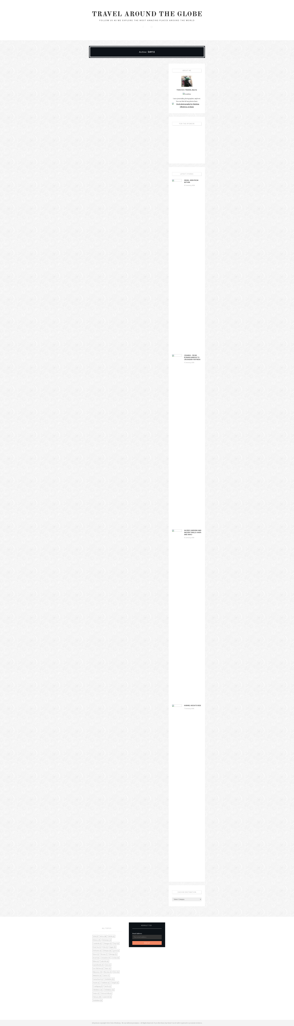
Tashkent (105, 983)
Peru (116, 972)
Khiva (96, 961)
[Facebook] (142, 26)
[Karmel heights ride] (177, 790)
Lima (108, 965)
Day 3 (116, 943)
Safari (106, 975)
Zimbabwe (97, 1000)
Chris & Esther (113, 92)
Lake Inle (104, 961)
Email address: (137, 933)
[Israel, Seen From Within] (177, 265)
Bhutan (96, 940)
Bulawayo (107, 940)
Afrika (111, 936)
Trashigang (97, 986)
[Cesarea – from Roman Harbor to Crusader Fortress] (177, 440)
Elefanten (97, 950)
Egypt (113, 947)
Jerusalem (105, 958)
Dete (105, 947)
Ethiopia (107, 950)
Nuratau (107, 972)
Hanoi (96, 954)
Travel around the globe (147, 14)
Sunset (96, 983)
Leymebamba (98, 965)
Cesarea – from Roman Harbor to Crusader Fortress (192, 357)
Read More (107, 109)
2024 (95, 936)
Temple (115, 983)
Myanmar (97, 972)
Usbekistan (97, 990)
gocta (116, 950)
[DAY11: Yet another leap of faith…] (107, 75)
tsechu (108, 986)
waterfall (107, 997)
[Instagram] (151, 26)
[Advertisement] (187, 143)
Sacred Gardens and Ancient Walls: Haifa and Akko (192, 532)
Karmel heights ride (192, 705)
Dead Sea (97, 947)
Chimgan (107, 943)
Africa (103, 936)
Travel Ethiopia (107, 83)
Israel (96, 958)
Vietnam (97, 997)
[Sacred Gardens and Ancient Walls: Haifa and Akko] (177, 615)
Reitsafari (97, 975)
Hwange (113, 954)
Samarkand (98, 979)
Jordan (115, 958)
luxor (107, 968)
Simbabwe (109, 979)
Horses (104, 954)
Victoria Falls (106, 993)
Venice (96, 993)
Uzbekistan (109, 990)
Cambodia (97, 943)
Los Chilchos (98, 968)
